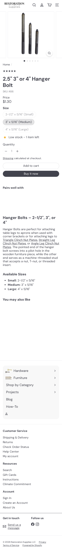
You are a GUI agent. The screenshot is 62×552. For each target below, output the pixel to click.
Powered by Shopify (32, 545)
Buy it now (31, 174)
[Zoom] (49, 53)
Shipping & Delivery (15, 437)
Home (6, 64)
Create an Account (15, 503)
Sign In (7, 498)
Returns (8, 442)
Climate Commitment (17, 484)
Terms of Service (11, 545)
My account (10, 456)
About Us (9, 507)
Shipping (8, 158)
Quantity (9, 144)
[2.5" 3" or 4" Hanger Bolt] (31, 202)
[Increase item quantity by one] (17, 151)
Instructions (11, 479)
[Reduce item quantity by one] (6, 151)
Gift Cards (9, 475)
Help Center (11, 451)
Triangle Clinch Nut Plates (20, 240)
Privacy (42, 542)
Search (7, 470)
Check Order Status (16, 447)
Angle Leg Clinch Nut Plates (31, 245)
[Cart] (49, 5)
